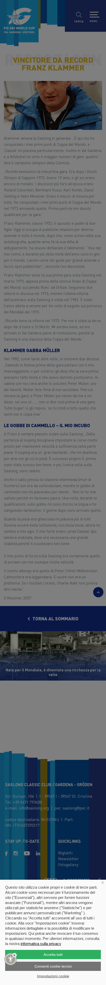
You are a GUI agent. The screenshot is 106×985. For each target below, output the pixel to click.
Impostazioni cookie (53, 976)
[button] (10, 959)
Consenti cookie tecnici (53, 966)
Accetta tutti (53, 954)
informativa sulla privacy (41, 943)
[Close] (14, 955)
